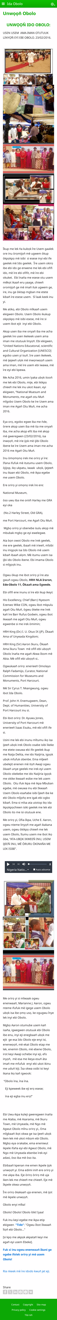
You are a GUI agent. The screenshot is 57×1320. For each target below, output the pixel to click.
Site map (41, 1304)
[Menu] (5, 4)
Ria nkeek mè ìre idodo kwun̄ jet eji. (26, 1271)
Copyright (28, 1304)
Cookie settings (37, 1309)
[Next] (18, 864)
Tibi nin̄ (28, 1315)
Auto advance (43, 869)
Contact (15, 1304)
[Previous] (13, 864)
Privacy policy (19, 1309)
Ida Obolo (15, 3)
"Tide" (19, 1225)
